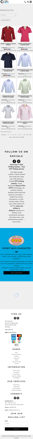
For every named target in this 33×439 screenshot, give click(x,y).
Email (6, 421)
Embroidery (4, 47)
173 (30, 134)
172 (27, 134)
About (16, 360)
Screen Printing (16, 388)
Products (16, 356)
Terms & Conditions (16, 376)
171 (24, 134)
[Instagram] (18, 161)
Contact (16, 363)
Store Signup (16, 377)
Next (10, 137)
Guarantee (16, 372)
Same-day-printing (16, 354)
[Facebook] (14, 161)
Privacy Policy (16, 374)
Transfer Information (16, 390)
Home (16, 352)
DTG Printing (16, 385)
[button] (28, 2)
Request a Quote (16, 361)
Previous (3, 134)
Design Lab (16, 358)
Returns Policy (16, 370)
